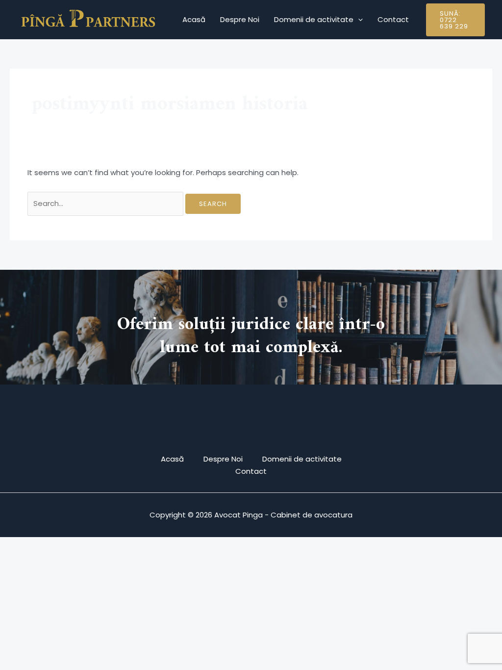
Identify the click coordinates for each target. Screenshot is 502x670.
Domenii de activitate (313, 19)
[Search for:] (106, 203)
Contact (393, 19)
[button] (455, 19)
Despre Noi (239, 19)
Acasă (193, 19)
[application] (358, 19)
